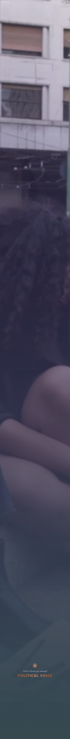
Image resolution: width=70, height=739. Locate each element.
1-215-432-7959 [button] (48, 2)
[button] (53, 2)
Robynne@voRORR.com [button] (58, 2)
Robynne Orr (5, 1)
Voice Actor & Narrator (5, 2)
